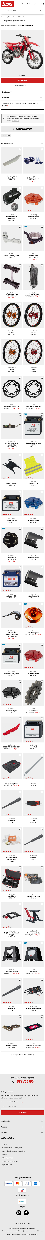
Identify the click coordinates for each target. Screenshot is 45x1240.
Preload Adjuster (33, 255)
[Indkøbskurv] (42, 4)
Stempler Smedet (33, 557)
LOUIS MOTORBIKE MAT (33, 1045)
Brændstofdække (33, 216)
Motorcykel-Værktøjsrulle (33, 1008)
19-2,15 (11, 333)
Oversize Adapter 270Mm (11, 255)
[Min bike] (28, 4)
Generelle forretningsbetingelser (12, 1148)
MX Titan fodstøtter (11, 1045)
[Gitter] (38, 143)
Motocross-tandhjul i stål (11, 406)
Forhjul (12, 369)
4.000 (33, 820)
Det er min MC (22, 80)
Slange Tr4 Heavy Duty (33, 896)
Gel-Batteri (33, 747)
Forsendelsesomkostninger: (10, 1231)
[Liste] (42, 143)
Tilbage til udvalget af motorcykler (14, 21)
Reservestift (11, 820)
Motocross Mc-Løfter (33, 933)
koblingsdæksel (11, 557)
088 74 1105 (25, 1081)
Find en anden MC (21, 86)
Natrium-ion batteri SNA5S (11, 673)
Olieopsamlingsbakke (11, 784)
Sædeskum (11, 178)
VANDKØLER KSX (33, 294)
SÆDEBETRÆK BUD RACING (11, 747)
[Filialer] (21, 4)
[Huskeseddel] (35, 4)
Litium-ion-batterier (11, 520)
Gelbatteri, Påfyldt (11, 596)
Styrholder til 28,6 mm (33, 178)
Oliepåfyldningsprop (33, 633)
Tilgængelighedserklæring (10, 1161)
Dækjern (33, 784)
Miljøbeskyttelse (7, 1164)
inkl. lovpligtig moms (23, 1228)
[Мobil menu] (2, 10)
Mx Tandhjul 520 (33, 710)
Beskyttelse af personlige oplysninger (14, 1151)
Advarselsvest (33, 484)
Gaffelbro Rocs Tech (11, 294)
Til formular (15, 121)
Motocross (33, 971)
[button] (41, 10)
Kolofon (4, 1144)
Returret (4, 1154)
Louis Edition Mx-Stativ (11, 971)
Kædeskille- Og (11, 896)
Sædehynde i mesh (11, 484)
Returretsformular (7, 1158)
